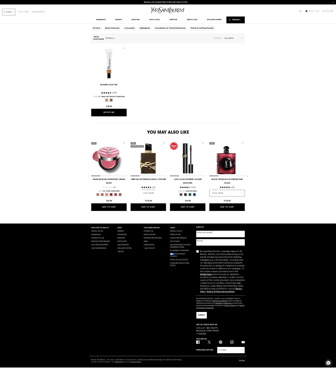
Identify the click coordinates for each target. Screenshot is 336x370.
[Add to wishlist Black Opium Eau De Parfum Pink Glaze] (242, 143)
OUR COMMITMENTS (98, 248)
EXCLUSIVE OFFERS (124, 248)
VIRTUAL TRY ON (97, 231)
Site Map (242, 360)
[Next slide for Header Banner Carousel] (333, 2)
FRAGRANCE (122, 234)
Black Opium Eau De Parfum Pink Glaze (227, 181)
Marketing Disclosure (224, 303)
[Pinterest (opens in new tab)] (220, 342)
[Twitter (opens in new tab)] (209, 342)
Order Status (149, 245)
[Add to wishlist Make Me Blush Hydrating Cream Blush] (124, 143)
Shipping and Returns (153, 238)
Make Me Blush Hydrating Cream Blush (109, 181)
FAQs (146, 241)
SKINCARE (121, 238)
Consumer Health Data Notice (179, 264)
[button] (328, 363)
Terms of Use (175, 234)
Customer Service (38, 12)
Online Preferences (178, 238)
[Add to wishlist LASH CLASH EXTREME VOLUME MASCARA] (203, 143)
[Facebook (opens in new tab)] (198, 342)
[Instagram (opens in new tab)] (231, 342)
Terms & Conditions (220, 301)
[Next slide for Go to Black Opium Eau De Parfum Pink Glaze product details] (243, 158)
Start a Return (149, 234)
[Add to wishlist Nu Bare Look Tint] (124, 48)
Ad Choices (175, 241)
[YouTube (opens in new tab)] (243, 342)
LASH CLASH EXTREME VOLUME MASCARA (188, 181)
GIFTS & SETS (122, 241)
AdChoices (119, 362)
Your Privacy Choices (177, 255)
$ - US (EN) (7, 12)
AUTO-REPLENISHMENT (99, 245)
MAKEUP (120, 231)
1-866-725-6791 (149, 248)
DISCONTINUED (123, 245)
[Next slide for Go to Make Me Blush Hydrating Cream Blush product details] (125, 158)
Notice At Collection (179, 260)
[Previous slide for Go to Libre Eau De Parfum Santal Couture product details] (132, 158)
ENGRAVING (96, 234)
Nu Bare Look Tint (109, 85)
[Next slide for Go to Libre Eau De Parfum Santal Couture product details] (164, 158)
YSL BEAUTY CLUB (97, 238)
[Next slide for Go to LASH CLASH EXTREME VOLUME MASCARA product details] (204, 158)
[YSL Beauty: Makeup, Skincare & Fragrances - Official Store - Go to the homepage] (168, 10)
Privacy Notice (230, 305)
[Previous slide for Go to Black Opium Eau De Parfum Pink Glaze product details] (210, 158)
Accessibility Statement (179, 250)
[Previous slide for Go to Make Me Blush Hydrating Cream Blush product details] (92, 158)
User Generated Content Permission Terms (180, 246)
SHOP (119, 228)
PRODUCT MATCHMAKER (100, 241)
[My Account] (300, 11)
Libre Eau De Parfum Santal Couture (148, 179)
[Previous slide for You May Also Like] (88, 176)
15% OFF (120, 251)
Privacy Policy (176, 231)
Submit (201, 315)
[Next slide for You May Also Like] (247, 176)
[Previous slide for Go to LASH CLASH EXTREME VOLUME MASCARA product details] (171, 158)
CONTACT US (148, 231)
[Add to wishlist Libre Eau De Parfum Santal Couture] (163, 143)
